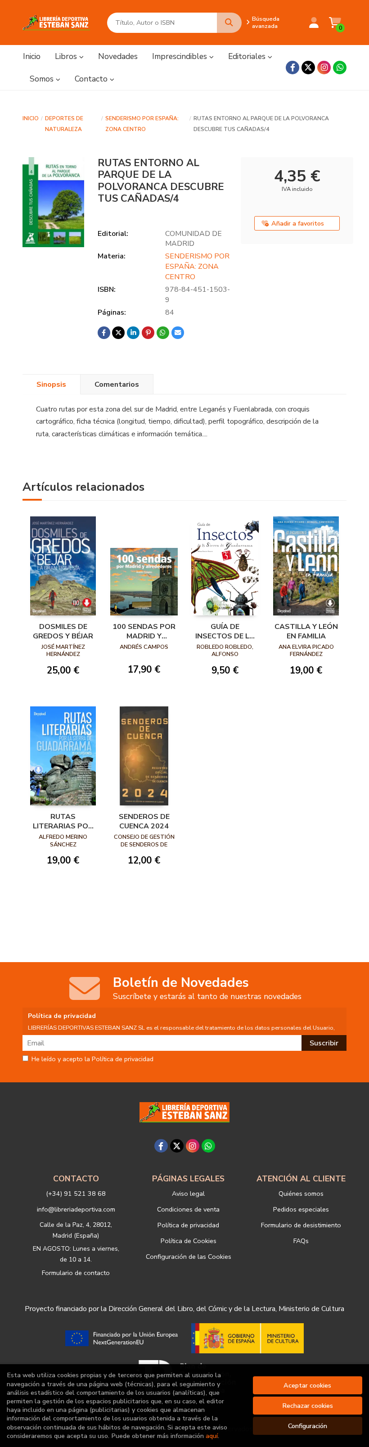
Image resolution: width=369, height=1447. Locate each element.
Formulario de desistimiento (301, 1225)
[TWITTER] (308, 67)
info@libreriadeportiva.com (76, 1209)
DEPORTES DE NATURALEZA (64, 124)
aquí (212, 1435)
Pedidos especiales (301, 1209)
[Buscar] (229, 23)
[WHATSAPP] (339, 67)
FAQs (301, 1240)
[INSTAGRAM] (324, 67)
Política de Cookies (188, 1240)
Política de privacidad (188, 1225)
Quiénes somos (301, 1193)
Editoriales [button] (248, 56)
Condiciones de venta (188, 1209)
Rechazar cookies (307, 1405)
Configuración (307, 1425)
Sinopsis (51, 384)
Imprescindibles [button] (180, 56)
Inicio (30, 118)
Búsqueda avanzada (265, 22)
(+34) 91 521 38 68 (76, 1193)
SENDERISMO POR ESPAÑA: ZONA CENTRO (142, 124)
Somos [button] (43, 78)
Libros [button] (67, 56)
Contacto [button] (92, 78)
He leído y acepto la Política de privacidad (92, 1059)
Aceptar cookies (307, 1385)
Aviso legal (188, 1193)
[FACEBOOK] (292, 67)
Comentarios (116, 384)
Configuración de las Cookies (188, 1256)
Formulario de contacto (76, 1272)
